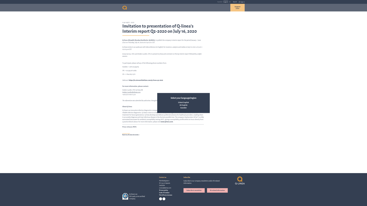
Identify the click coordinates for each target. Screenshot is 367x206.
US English (184, 105)
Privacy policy (163, 190)
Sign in (243, 2)
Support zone (237, 7)
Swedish (183, 108)
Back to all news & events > (131, 135)
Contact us (218, 7)
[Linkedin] (160, 198)
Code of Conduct (164, 192)
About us (179, 7)
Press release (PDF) (129, 127)
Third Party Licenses (165, 195)
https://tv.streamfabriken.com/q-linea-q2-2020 (146, 80)
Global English (183, 102)
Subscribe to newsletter (194, 190)
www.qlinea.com (167, 122)
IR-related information (217, 190)
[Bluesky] (164, 198)
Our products (139, 7)
